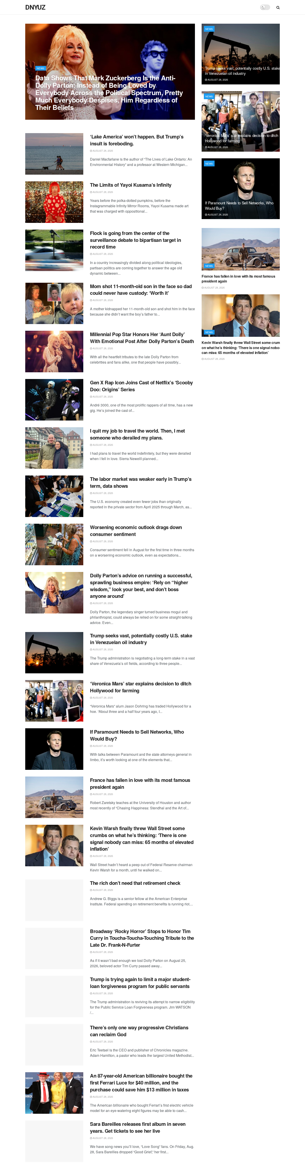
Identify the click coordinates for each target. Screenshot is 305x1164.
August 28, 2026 (47, 116)
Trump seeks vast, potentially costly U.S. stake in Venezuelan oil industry (141, 639)
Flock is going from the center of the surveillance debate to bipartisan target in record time (135, 239)
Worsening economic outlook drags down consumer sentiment (136, 530)
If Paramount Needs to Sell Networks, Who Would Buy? (137, 735)
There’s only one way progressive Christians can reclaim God (139, 1031)
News (40, 68)
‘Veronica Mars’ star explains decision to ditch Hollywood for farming (140, 687)
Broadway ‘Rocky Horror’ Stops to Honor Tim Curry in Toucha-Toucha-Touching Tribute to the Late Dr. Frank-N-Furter (142, 937)
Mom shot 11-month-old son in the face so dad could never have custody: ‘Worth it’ (141, 290)
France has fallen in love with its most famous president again (140, 783)
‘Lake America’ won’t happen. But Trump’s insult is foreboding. (136, 140)
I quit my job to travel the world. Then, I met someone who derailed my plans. (137, 434)
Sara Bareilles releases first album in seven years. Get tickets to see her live (138, 1127)
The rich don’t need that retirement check (135, 882)
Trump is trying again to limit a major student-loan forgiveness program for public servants (140, 983)
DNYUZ (35, 7)
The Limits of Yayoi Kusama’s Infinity (130, 184)
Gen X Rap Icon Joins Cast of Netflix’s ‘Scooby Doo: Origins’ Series (141, 386)
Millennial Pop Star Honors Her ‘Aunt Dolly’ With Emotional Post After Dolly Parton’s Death (142, 338)
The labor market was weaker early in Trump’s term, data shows (141, 482)
